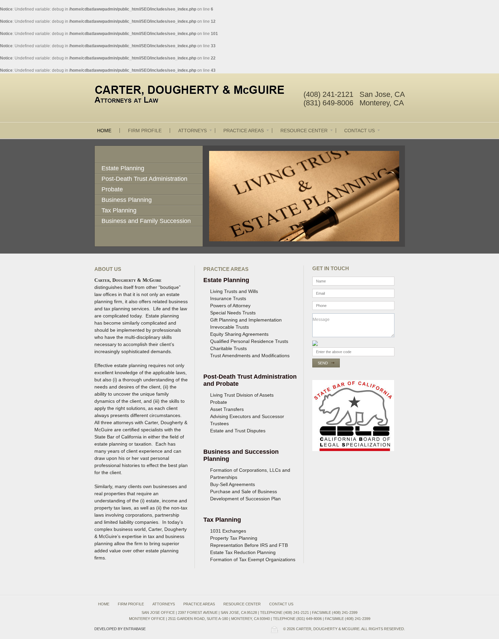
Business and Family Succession (146, 221)
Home (104, 130)
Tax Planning (118, 210)
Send (323, 363)
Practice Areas (243, 130)
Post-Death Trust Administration (144, 178)
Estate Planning (122, 168)
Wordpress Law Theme (274, 629)
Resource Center (304, 130)
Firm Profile (145, 130)
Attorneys (192, 130)
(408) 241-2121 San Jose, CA (354, 94)
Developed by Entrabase (120, 629)
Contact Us (359, 130)
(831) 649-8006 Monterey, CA (353, 103)
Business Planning (126, 199)
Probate (112, 189)
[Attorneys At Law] (195, 95)
